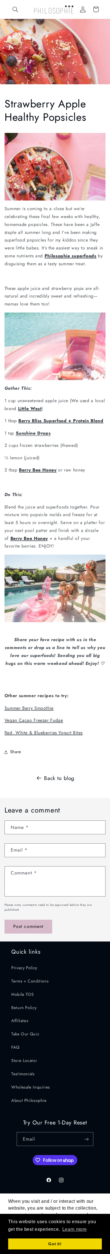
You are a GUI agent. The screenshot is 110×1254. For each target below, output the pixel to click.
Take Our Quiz (25, 1034)
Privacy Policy (24, 968)
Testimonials (23, 1074)
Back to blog (59, 778)
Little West (30, 408)
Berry (25, 470)
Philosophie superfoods (70, 256)
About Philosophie (29, 1100)
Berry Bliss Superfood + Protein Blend (60, 420)
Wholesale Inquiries (30, 1087)
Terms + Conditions (30, 981)
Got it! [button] (54, 1244)
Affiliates (19, 1021)
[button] (15, 9)
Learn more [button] (74, 1229)
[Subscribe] (86, 1139)
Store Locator (24, 1060)
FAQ (15, 1047)
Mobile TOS (22, 994)
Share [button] (15, 752)
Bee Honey (44, 470)
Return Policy (23, 1008)
